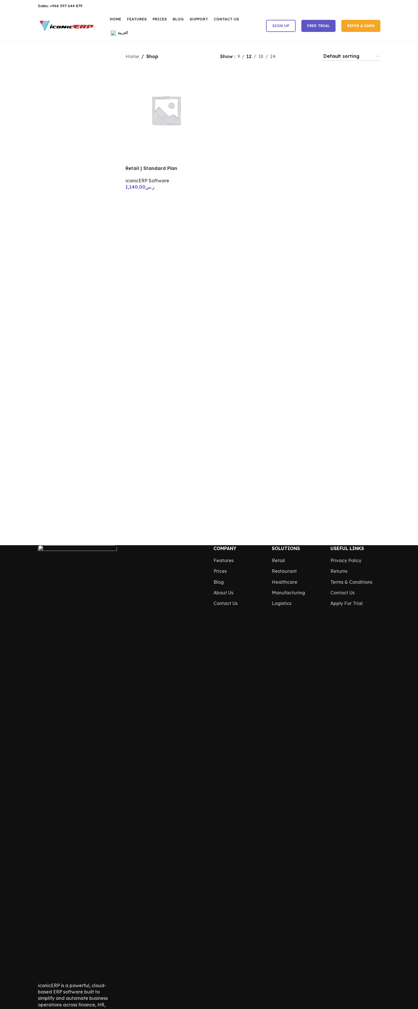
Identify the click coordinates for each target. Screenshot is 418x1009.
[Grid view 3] (300, 56)
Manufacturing (288, 593)
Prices (220, 571)
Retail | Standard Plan (151, 168)
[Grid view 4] (311, 56)
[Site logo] (66, 25)
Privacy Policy (345, 560)
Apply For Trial (346, 603)
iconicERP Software (147, 180)
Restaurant (284, 571)
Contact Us (225, 603)
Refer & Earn (361, 25)
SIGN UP (280, 25)
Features (223, 560)
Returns (338, 571)
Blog (218, 582)
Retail (278, 560)
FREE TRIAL (318, 25)
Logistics (281, 603)
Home (132, 56)
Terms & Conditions (351, 582)
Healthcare (284, 582)
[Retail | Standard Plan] (166, 110)
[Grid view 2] (289, 56)
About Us (223, 593)
